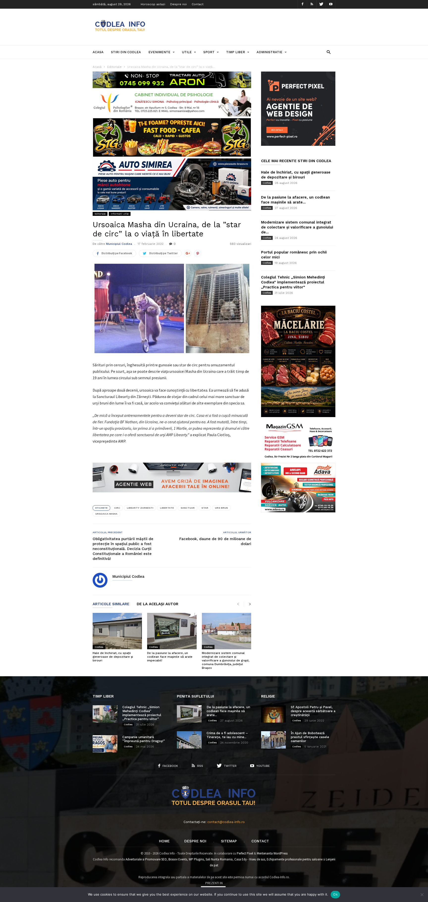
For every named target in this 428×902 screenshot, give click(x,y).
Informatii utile (120, 213)
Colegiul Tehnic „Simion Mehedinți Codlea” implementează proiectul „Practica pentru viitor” (293, 282)
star (204, 507)
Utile (187, 52)
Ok (335, 894)
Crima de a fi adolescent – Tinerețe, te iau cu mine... (227, 735)
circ (117, 507)
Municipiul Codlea (119, 244)
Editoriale (100, 213)
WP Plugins (196, 859)
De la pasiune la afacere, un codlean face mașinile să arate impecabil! (169, 656)
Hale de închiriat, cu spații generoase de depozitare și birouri (113, 656)
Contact (197, 4)
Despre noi (178, 4)
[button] (328, 52)
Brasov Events (177, 859)
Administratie (269, 52)
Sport (208, 52)
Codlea (99, 647)
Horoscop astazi (153, 4)
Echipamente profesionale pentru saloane (294, 859)
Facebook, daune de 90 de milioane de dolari (215, 541)
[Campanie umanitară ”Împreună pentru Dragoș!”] (105, 743)
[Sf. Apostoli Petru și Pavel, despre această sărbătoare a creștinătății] (273, 714)
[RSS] (312, 4)
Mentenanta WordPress (272, 853)
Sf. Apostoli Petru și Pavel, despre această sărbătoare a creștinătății (313, 711)
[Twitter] (321, 4)
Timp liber (235, 52)
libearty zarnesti (140, 507)
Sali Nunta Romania (219, 859)
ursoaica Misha (106, 513)
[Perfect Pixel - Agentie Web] (298, 145)
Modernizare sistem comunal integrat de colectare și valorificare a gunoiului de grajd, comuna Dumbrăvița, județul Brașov (225, 660)
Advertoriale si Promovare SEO (146, 859)
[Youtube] (330, 4)
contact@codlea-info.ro (226, 822)
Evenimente (159, 52)
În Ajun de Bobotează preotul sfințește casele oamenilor (310, 737)
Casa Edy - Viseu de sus (249, 859)
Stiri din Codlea (126, 52)
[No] (421, 894)
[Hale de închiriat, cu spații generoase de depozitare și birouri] (117, 631)
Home (164, 841)
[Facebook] (302, 4)
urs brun (221, 507)
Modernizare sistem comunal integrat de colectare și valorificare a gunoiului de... (297, 227)
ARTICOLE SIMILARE (111, 604)
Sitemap (229, 841)
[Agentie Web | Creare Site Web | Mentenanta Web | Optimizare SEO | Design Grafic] (172, 496)
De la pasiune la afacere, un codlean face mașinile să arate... (228, 711)
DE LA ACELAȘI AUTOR (157, 604)
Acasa (98, 52)
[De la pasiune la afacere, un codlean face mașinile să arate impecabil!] (171, 631)
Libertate (167, 507)
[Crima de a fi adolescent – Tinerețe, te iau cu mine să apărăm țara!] (189, 740)
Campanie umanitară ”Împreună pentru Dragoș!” (143, 739)
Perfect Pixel (245, 853)
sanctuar (188, 507)
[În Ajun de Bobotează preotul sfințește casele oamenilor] (273, 740)
